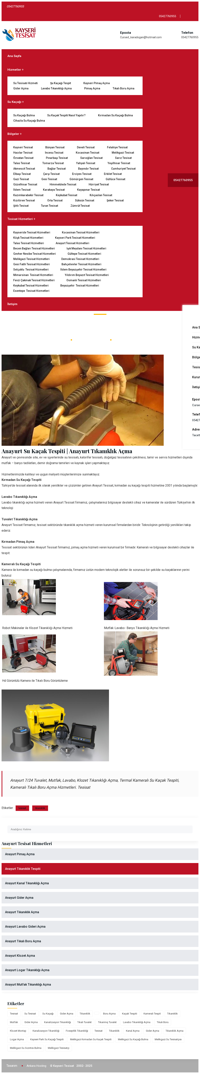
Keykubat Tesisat (66, 195)
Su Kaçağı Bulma (24, 115)
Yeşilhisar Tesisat (119, 163)
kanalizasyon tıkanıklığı (57, 1022)
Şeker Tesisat (115, 200)
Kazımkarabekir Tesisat (28, 195)
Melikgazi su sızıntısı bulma (25, 1047)
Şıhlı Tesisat (21, 205)
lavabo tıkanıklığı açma (136, 1022)
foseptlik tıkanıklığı (77, 1030)
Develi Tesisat (86, 147)
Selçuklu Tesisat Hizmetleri (31, 269)
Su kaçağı (48, 1013)
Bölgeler (13, 134)
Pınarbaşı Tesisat (57, 157)
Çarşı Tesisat (51, 173)
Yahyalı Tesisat (85, 163)
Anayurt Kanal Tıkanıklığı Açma (27, 883)
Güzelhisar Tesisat (25, 184)
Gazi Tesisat (21, 179)
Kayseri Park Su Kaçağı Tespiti (47, 1039)
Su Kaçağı (14, 102)
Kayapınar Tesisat (88, 189)
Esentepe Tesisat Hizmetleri (31, 290)
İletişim (12, 304)
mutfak (14, 1022)
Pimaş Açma (92, 88)
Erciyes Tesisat (81, 173)
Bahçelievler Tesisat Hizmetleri (81, 264)
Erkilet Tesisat (113, 173)
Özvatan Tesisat (23, 157)
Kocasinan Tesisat (87, 152)
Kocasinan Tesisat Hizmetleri (80, 232)
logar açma (17, 1039)
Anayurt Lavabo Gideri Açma (25, 926)
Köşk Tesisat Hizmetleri (28, 237)
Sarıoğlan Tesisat (91, 157)
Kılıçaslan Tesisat (101, 195)
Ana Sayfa (14, 56)
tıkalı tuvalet (84, 1022)
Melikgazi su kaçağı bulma (133, 1039)
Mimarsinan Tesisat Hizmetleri (33, 275)
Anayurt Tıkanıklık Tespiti (22, 869)
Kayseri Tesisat (23, 147)
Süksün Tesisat (84, 200)
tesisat (22, 808)
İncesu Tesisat (54, 152)
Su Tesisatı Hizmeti (25, 83)
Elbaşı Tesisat (22, 173)
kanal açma (132, 1030)
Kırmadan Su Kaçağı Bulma (115, 115)
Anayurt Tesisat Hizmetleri (72, 243)
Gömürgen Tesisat (81, 179)
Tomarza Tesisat (53, 163)
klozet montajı (18, 1030)
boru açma (109, 1013)
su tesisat (30, 1013)
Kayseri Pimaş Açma (96, 83)
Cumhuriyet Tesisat (123, 168)
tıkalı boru (163, 1022)
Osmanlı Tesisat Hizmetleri (83, 280)
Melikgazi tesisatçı (58, 1047)
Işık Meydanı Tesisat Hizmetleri (86, 248)
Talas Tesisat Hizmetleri (28, 243)
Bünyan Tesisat (54, 147)
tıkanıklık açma (174, 1030)
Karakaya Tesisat (54, 189)
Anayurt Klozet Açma (20, 955)
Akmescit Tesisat (24, 168)
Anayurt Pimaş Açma (20, 854)
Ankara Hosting (36, 1066)
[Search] (190, 828)
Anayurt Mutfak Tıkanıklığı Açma (28, 984)
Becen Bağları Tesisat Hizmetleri (34, 248)
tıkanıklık (40, 808)
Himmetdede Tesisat (63, 184)
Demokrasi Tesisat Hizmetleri (80, 259)
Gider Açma (21, 88)
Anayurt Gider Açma (19, 898)
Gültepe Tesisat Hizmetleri (84, 253)
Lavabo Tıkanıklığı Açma (56, 88)
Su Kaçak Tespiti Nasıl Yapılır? (66, 115)
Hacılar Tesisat (22, 152)
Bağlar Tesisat (56, 168)
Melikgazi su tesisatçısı (168, 1039)
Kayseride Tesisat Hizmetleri (31, 232)
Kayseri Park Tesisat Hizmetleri (75, 237)
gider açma (66, 1013)
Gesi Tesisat (49, 179)
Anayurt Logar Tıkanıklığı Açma (27, 970)
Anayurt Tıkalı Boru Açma (23, 941)
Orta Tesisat (54, 200)
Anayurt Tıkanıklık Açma (22, 912)
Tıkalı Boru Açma (123, 88)
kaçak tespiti (129, 1013)
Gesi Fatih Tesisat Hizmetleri (31, 264)
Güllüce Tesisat (115, 179)
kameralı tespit (152, 1013)
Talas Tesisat (21, 163)
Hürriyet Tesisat (99, 184)
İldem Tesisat (21, 189)
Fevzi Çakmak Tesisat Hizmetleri (34, 280)
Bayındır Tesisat (88, 168)
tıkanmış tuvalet (107, 1022)
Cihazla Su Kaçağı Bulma (29, 120)
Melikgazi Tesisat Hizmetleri (31, 259)
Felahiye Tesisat (117, 147)
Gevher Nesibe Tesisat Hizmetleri (34, 253)
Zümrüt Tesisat (80, 205)
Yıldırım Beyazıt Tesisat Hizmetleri (87, 275)
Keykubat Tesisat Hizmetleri (31, 285)
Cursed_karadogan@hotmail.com (141, 37)
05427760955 (189, 37)
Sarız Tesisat (123, 157)
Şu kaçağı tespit (60, 83)
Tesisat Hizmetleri (20, 219)
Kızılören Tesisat (24, 200)
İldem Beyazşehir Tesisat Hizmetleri (83, 269)
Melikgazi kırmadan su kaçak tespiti (91, 1039)
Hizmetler (14, 69)
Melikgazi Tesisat (123, 152)
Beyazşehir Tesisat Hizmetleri (79, 285)
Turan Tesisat (49, 205)
